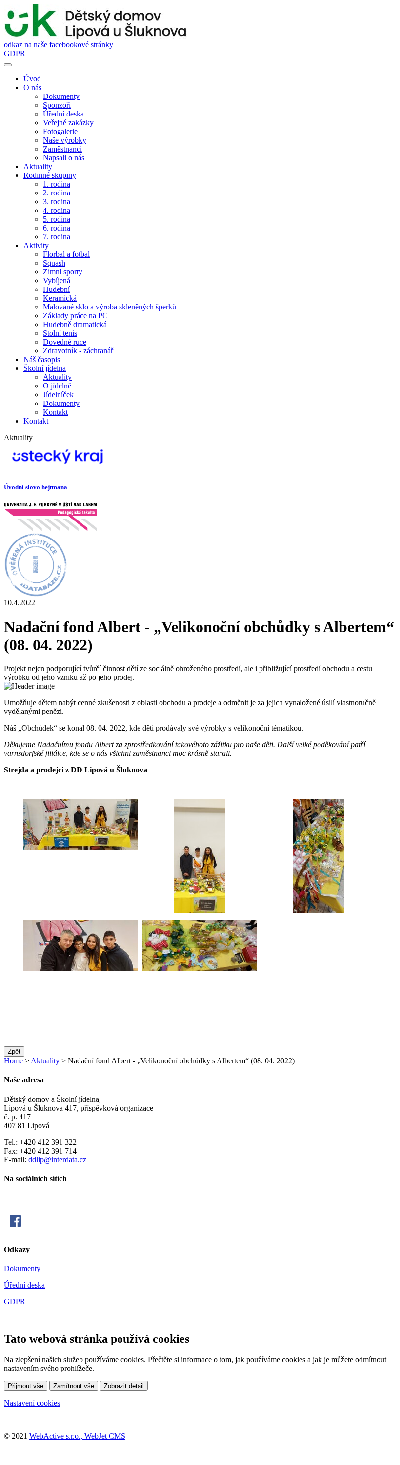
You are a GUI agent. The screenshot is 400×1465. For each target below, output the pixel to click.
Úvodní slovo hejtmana (35, 487)
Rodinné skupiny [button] (49, 175)
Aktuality (37, 166)
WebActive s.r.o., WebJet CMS (77, 1436)
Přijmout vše (25, 1385)
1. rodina (56, 184)
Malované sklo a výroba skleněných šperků (109, 307)
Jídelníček (58, 394)
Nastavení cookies (32, 1403)
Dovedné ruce (64, 342)
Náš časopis (41, 359)
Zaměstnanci (62, 149)
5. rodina (56, 219)
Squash (54, 263)
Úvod (32, 79)
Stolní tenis (60, 333)
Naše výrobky (64, 140)
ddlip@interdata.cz (57, 1160)
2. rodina (56, 193)
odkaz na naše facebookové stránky (58, 44)
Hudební (56, 289)
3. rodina (56, 201)
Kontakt (55, 412)
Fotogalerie (60, 131)
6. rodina (56, 228)
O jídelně (57, 386)
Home (13, 1061)
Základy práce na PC (75, 315)
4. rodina (56, 210)
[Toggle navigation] (8, 64)
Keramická (60, 298)
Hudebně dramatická (75, 324)
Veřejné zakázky (68, 122)
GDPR (14, 53)
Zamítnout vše (73, 1385)
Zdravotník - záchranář (78, 351)
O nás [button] (32, 87)
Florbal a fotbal (66, 254)
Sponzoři (57, 105)
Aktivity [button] (36, 245)
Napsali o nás (63, 158)
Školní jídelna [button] (44, 368)
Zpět (14, 1051)
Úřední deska (63, 114)
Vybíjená (56, 280)
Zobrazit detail (124, 1385)
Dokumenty (61, 96)
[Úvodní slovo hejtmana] (57, 468)
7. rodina (56, 236)
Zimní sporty (62, 272)
